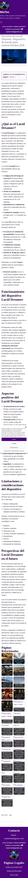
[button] (26, 427)
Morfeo (4, 12)
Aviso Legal (22, 450)
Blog (10, 815)
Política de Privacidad (14, 871)
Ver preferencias (14, 447)
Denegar (14, 443)
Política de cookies (7, 450)
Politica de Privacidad (15, 450)
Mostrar (12, 77)
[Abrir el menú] (1, 22)
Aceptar (14, 439)
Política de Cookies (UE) (14, 867)
